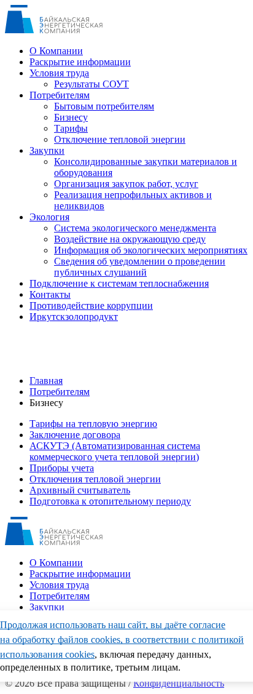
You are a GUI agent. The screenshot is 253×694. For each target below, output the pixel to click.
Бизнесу (71, 117)
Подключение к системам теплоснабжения (119, 283)
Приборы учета (61, 468)
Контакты (50, 294)
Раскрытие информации (80, 62)
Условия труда (59, 73)
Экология (49, 217)
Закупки (46, 150)
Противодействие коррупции (91, 305)
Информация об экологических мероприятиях (150, 250)
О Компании (56, 51)
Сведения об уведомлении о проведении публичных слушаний (139, 266)
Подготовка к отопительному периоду (110, 501)
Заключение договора (74, 434)
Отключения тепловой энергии (95, 479)
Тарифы (71, 128)
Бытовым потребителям (104, 106)
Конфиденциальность (178, 683)
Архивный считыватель (79, 490)
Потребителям (59, 95)
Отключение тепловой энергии (119, 139)
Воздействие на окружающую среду (130, 239)
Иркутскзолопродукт (73, 316)
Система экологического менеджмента (135, 228)
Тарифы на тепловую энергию (93, 423)
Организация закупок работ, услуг (126, 183)
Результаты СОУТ (91, 84)
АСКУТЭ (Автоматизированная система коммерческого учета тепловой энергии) (114, 451)
